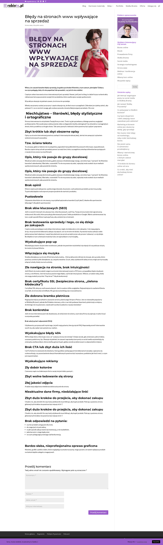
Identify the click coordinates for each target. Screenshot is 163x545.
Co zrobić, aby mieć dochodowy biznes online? (125, 172)
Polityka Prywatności (54, 534)
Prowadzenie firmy (124, 54)
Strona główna (30, 534)
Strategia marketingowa (127, 64)
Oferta (142, 6)
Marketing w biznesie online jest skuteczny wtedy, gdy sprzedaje (125, 127)
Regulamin (41, 534)
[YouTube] (40, 1)
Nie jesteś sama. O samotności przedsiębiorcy (124, 146)
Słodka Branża (131, 6)
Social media (122, 61)
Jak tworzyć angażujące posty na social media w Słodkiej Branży (126, 98)
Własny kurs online (125, 77)
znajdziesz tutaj (142, 542)
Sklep (109, 6)
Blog (84, 6)
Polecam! (66, 534)
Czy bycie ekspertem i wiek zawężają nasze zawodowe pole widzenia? (127, 118)
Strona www (29, 25)
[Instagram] (38, 1)
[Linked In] (43, 1)
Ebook (119, 51)
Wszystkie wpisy (38, 25)
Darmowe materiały (97, 6)
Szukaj (135, 87)
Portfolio (119, 6)
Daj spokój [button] (156, 542)
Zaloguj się (152, 6)
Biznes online (122, 47)
